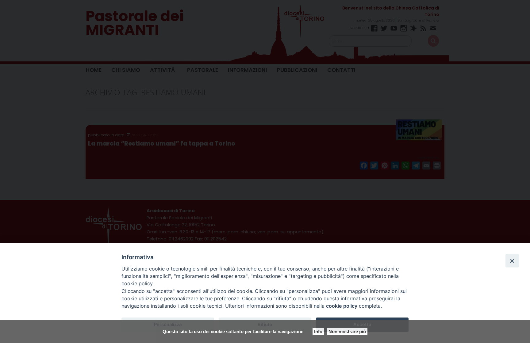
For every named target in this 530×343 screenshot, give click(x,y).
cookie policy (341, 306)
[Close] (512, 260)
